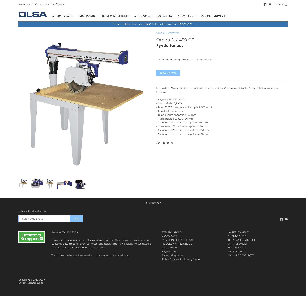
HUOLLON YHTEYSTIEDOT (178, 243)
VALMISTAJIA (170, 247)
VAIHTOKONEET (237, 243)
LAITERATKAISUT (238, 232)
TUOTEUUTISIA (237, 247)
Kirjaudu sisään (29, 4)
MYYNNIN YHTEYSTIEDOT (177, 239)
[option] (23, 183)
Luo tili (48, 4)
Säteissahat (172, 32)
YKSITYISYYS (169, 236)
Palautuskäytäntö (172, 255)
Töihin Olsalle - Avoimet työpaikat (181, 259)
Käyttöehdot (169, 251)
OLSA (42, 279)
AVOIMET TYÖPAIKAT (241, 255)
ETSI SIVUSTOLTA (172, 232)
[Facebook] (265, 4)
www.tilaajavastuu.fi (102, 255)
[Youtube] (270, 4)
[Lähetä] (57, 4)
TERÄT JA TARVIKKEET (241, 239)
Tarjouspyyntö (168, 72)
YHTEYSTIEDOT (237, 251)
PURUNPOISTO (237, 236)
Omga (160, 32)
